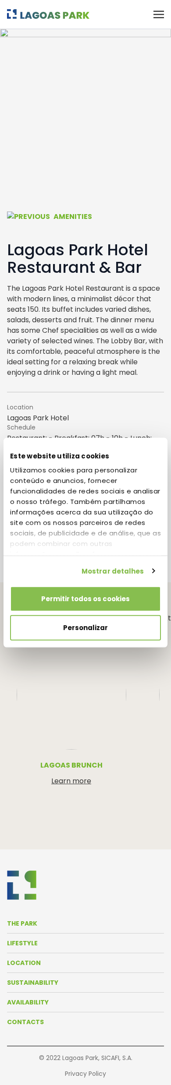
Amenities (72, 216)
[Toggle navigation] (158, 14)
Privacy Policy (85, 1073)
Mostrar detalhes (113, 570)
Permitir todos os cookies (85, 598)
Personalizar (85, 627)
